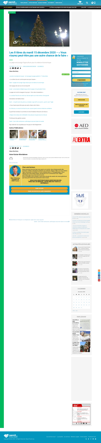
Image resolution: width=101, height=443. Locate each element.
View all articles (13, 162)
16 (78, 302)
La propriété (60, 436)
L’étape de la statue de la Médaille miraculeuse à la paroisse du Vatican (28, 115)
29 (76, 307)
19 (86, 302)
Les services (67, 436)
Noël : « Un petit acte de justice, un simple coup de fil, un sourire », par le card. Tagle (31, 102)
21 (73, 305)
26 (86, 305)
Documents (51, 2)
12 (86, 299)
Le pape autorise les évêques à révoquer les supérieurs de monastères (83, 278)
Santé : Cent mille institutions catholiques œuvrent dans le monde (26, 121)
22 (76, 305)
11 (84, 299)
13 (89, 299)
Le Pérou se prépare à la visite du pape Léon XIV (45, 7)
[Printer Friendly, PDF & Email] (65, 74)
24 (81, 305)
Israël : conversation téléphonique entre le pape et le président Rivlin (27, 89)
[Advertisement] (39, 206)
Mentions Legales (75, 436)
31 (81, 307)
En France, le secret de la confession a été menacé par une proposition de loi (83, 270)
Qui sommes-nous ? (51, 436)
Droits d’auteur (83, 436)
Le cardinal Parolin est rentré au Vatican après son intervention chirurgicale (29, 95)
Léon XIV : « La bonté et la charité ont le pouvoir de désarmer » (81, 7)
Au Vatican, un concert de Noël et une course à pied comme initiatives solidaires (30, 108)
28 (73, 307)
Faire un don (59, 2)
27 (89, 305)
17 (81, 302)
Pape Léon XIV (24, 2)
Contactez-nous (92, 436)
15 (76, 302)
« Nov (73, 310)
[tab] (77, 405)
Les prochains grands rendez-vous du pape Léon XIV (76, 334)
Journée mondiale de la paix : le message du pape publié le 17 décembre (28, 76)
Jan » (77, 310)
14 (73, 302)
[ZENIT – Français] (11, 3)
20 (89, 302)
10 (81, 299)
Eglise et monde (42, 2)
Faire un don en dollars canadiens (39, 191)
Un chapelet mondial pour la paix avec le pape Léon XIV (84, 255)
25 (84, 305)
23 (78, 305)
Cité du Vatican (33, 2)
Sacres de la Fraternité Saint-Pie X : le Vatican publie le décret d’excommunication (84, 248)
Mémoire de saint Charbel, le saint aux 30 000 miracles (84, 262)
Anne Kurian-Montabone (29, 66)
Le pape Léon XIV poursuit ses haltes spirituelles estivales (75, 345)
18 (84, 302)
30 (78, 307)
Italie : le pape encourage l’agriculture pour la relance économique (26, 82)
